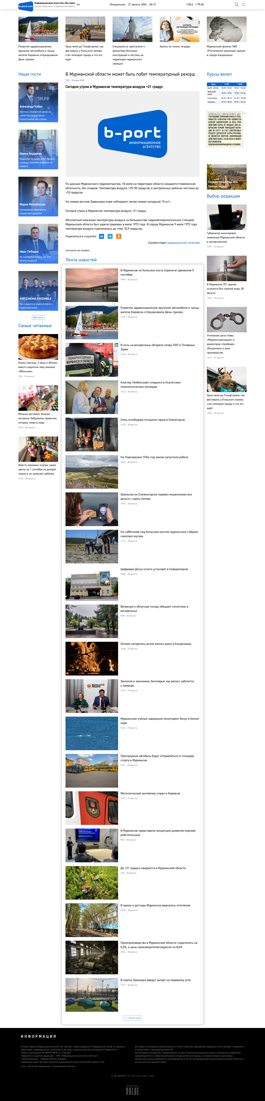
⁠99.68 (200, 4)
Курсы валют (219, 74)
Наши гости (29, 74)
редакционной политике (183, 243)
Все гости (38, 317)
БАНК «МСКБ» (213, 88)
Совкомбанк (212, 98)
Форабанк (211, 102)
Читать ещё (134, 1018)
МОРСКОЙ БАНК (212, 93)
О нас (23, 1066)
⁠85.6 (189, 4)
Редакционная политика (63, 1066)
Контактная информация (39, 1066)
